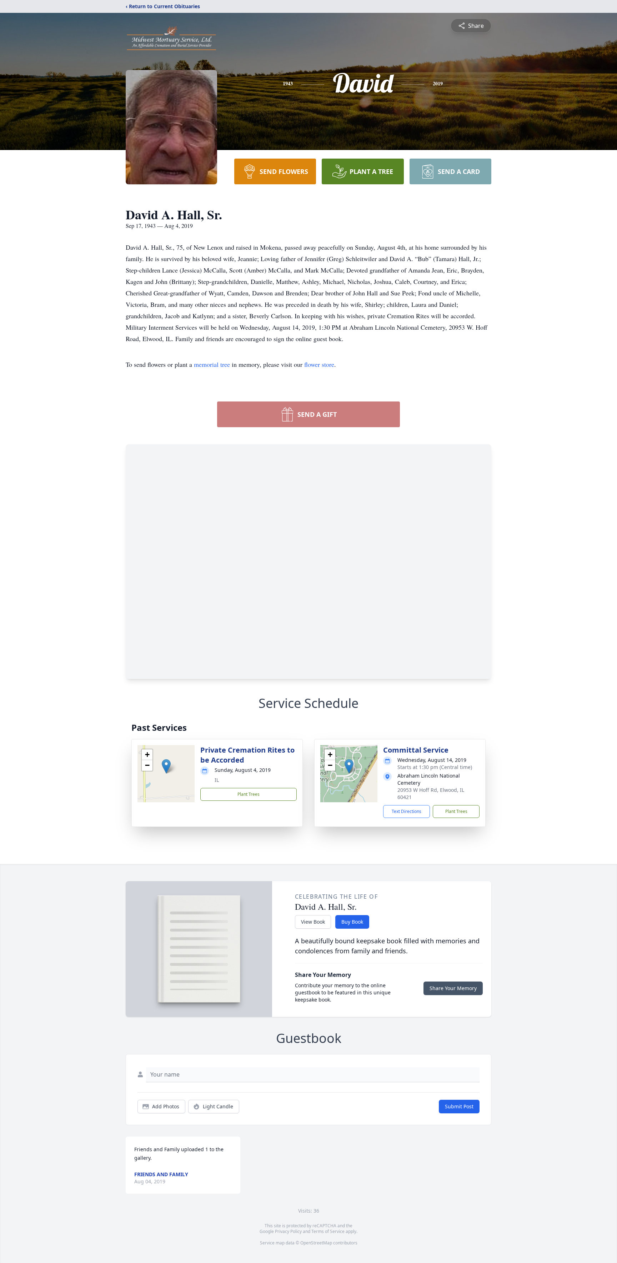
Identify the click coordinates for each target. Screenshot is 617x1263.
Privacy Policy (288, 1231)
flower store (319, 364)
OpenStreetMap (316, 1243)
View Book (313, 921)
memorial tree (212, 364)
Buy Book (352, 921)
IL (217, 780)
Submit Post (459, 1106)
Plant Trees (248, 794)
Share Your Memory (453, 988)
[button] (166, 766)
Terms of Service (328, 1231)
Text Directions (406, 811)
